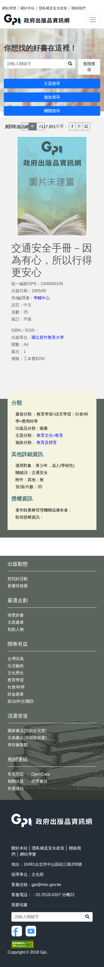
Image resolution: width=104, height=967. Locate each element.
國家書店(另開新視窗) (27, 730)
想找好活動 (18, 579)
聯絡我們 (78, 8)
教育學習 (16, 680)
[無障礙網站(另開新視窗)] (22, 944)
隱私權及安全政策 (53, 8)
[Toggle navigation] (93, 20)
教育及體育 (47, 442)
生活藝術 (16, 666)
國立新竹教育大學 (48, 337)
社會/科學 (16, 687)
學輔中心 (42, 298)
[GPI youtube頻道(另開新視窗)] (32, 931)
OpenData (40, 774)
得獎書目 (39, 781)
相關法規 (16, 781)
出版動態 (18, 564)
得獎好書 (16, 615)
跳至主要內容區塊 (14, 3)
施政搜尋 (52, 97)
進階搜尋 (89, 67)
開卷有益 (18, 644)
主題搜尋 (52, 83)
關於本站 (27, 8)
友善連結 (16, 788)
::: (12, 810)
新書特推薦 (18, 586)
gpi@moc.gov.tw (46, 884)
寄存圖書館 (18, 745)
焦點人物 (16, 629)
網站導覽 (9, 8)
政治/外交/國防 (21, 701)
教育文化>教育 (50, 435)
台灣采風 (16, 659)
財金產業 (16, 694)
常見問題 (16, 774)
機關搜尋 (52, 111)
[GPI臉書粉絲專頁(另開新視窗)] (17, 931)
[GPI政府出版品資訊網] (37, 19)
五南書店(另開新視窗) (27, 738)
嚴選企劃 (18, 600)
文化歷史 (16, 673)
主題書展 (16, 622)
